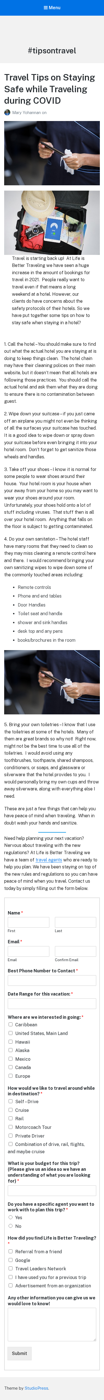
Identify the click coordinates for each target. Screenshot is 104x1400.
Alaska (22, 1050)
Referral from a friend (38, 1251)
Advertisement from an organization (53, 1285)
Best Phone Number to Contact (43, 970)
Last (58, 931)
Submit (19, 1353)
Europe (22, 1076)
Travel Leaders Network (40, 1268)
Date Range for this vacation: (40, 994)
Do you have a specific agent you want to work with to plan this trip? (51, 1207)
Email (15, 941)
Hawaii (22, 1042)
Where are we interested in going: (45, 1017)
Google (22, 1260)
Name (15, 913)
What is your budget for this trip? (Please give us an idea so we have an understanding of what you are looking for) (49, 1172)
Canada (23, 1067)
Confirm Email (66, 960)
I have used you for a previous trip (50, 1277)
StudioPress (36, 1388)
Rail (19, 1118)
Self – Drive (27, 1101)
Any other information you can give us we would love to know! (51, 1300)
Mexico (23, 1059)
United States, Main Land (41, 1033)
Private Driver (30, 1136)
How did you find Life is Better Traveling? (52, 1241)
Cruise (22, 1110)
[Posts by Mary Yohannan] (8, 112)
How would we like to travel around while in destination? (51, 1091)
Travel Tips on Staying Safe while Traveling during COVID (49, 89)
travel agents (48, 860)
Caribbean (26, 1024)
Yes (18, 1217)
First (11, 931)
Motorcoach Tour (33, 1127)
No (18, 1226)
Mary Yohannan (27, 112)
